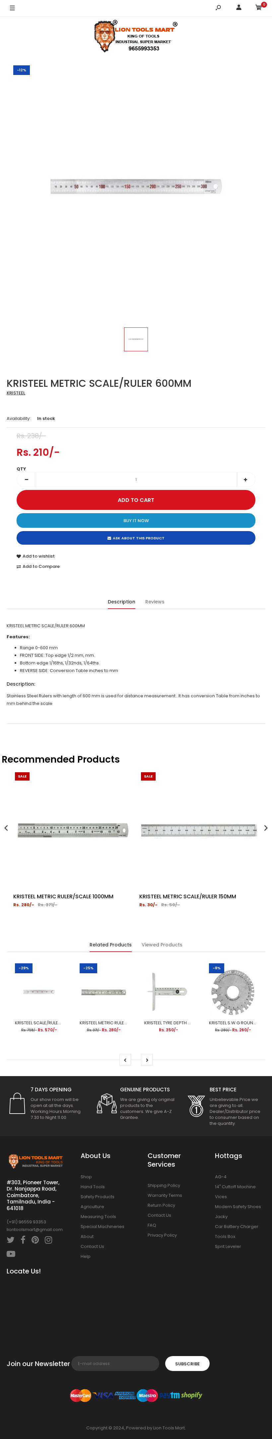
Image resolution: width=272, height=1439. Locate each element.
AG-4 (221, 1177)
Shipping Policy (164, 1185)
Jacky (221, 1216)
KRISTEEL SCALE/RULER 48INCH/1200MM (55, 1023)
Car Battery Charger (236, 1226)
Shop (86, 1177)
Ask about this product (139, 538)
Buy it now (136, 520)
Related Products (111, 944)
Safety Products (97, 1197)
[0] (258, 8)
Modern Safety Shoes (238, 1206)
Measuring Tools (98, 1216)
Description (121, 601)
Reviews (155, 601)
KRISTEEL (16, 393)
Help (86, 1256)
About (87, 1236)
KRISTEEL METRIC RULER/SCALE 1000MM (119, 1023)
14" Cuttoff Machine (235, 1187)
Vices (221, 1197)
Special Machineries (102, 1226)
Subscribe (187, 1364)
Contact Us (92, 1246)
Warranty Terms (165, 1195)
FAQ (152, 1225)
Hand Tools (93, 1187)
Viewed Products (162, 944)
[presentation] (6, 828)
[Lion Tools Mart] (136, 37)
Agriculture (92, 1206)
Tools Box (225, 1236)
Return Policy (161, 1205)
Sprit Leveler (228, 1246)
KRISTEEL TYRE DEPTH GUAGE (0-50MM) (184, 1023)
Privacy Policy (162, 1235)
